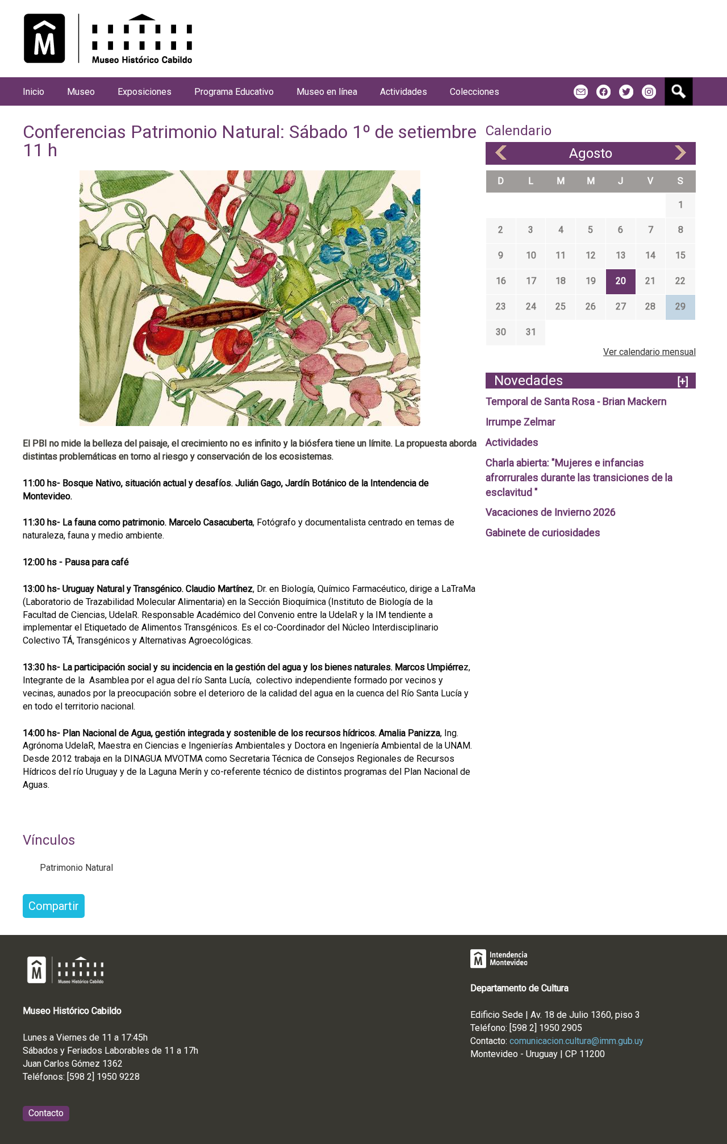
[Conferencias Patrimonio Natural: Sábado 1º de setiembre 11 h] (250, 297)
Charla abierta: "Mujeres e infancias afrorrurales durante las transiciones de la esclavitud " (579, 477)
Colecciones (474, 91)
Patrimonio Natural (76, 867)
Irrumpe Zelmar (520, 422)
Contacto (46, 1113)
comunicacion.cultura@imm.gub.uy (576, 1041)
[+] (683, 381)
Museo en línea (326, 91)
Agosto (590, 153)
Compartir (53, 906)
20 (621, 280)
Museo (81, 91)
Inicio (33, 91)
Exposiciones (145, 91)
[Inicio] (108, 38)
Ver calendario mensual (649, 351)
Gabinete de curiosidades (543, 532)
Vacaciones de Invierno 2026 (551, 512)
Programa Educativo (234, 91)
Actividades (512, 442)
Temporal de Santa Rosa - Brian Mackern (576, 401)
